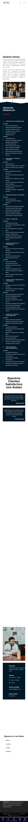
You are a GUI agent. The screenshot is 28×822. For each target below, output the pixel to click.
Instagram (8, 751)
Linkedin (8, 747)
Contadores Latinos (15, 814)
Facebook (8, 744)
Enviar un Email (14, 687)
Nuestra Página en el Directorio (14, 794)
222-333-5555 (14, 47)
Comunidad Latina (16, 815)
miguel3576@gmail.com (15, 689)
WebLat (8, 740)
